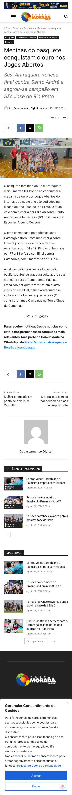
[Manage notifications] (62, 786)
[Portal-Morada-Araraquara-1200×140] (36, 5)
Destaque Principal (48, 37)
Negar (36, 786)
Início (7, 28)
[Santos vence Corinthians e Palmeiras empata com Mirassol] (13, 483)
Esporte (16, 28)
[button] (6, 16)
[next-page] (12, 534)
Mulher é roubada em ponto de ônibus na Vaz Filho (18, 401)
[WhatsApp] (39, 128)
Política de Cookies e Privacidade (39, 765)
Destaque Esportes (27, 37)
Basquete (29, 28)
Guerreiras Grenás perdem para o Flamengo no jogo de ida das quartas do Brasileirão (47, 624)
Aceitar (36, 775)
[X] (30, 128)
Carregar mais (35, 641)
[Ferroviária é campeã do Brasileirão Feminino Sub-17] (13, 502)
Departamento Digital (26, 108)
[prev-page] (6, 534)
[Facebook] (21, 128)
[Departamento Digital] (6, 108)
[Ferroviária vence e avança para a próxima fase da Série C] (13, 521)
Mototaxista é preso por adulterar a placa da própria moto (54, 401)
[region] (36, 747)
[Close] (67, 702)
